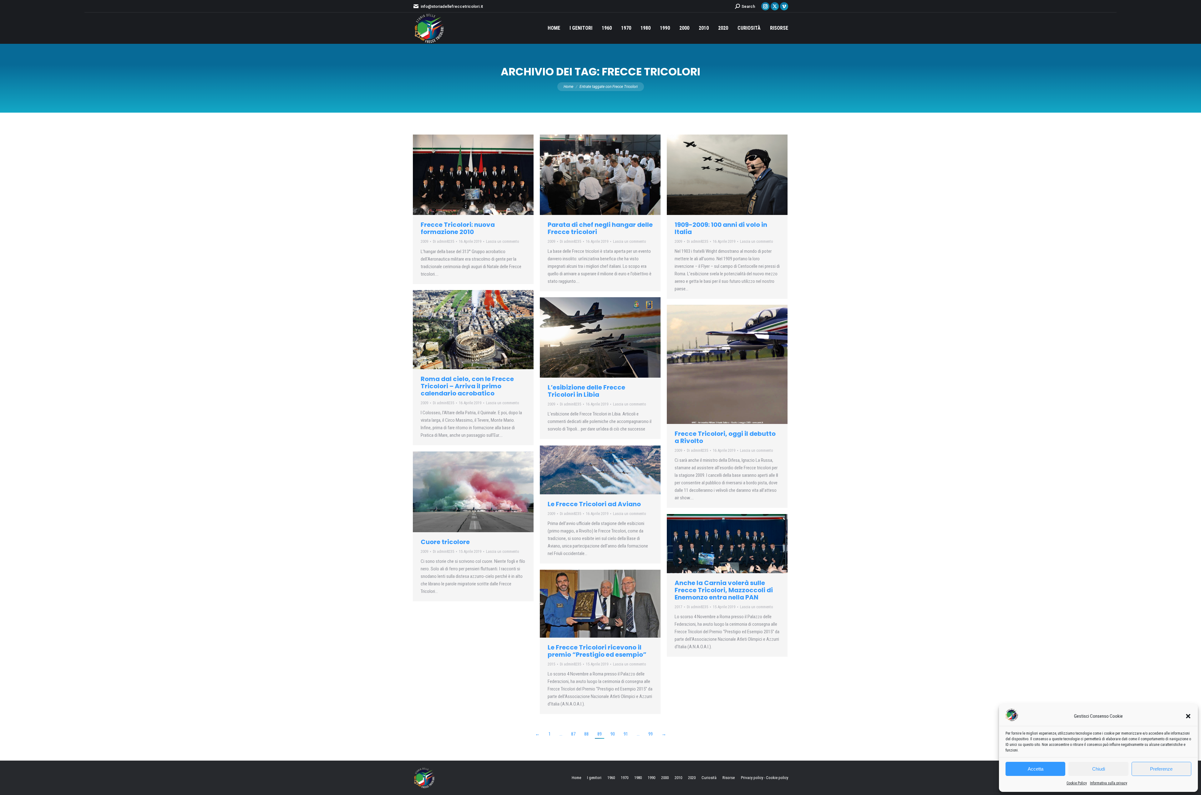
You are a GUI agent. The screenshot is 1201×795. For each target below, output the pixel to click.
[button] (1188, 716)
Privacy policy (752, 777)
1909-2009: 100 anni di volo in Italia (721, 228)
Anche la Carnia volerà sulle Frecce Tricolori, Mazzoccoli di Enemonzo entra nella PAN (724, 590)
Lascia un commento (502, 241)
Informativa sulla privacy (1108, 783)
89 (599, 734)
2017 (678, 606)
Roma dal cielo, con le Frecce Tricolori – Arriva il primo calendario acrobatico (467, 386)
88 (586, 734)
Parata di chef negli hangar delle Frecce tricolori (600, 228)
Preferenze (1161, 769)
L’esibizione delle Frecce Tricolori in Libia (586, 391)
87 (573, 734)
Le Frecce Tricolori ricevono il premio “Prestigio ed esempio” (597, 651)
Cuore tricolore (445, 542)
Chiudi (1098, 769)
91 (626, 734)
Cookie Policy (1077, 783)
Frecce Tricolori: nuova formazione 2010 (458, 228)
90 (613, 734)
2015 (551, 664)
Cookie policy (777, 777)
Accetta (1035, 769)
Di (443, 241)
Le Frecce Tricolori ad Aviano (594, 504)
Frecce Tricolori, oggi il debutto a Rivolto (725, 437)
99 (650, 734)
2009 (424, 241)
